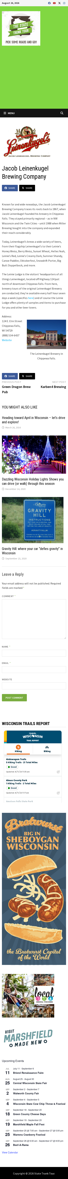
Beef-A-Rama (21, 1145)
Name (6, 646)
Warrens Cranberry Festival (29, 1134)
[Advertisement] (34, 79)
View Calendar (10, 1152)
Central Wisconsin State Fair (30, 1083)
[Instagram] (64, 3)
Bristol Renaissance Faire (28, 1072)
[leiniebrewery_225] (46, 334)
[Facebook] (49, 3)
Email (6, 663)
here (30, 298)
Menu (11, 113)
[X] (59, 3)
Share (11, 188)
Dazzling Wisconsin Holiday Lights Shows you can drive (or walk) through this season (33, 481)
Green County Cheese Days (29, 1114)
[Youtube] (54, 3)
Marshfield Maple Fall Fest (28, 1124)
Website (7, 340)
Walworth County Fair (26, 1093)
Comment (9, 596)
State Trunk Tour (44, 1173)
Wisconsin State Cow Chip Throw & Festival (39, 1103)
